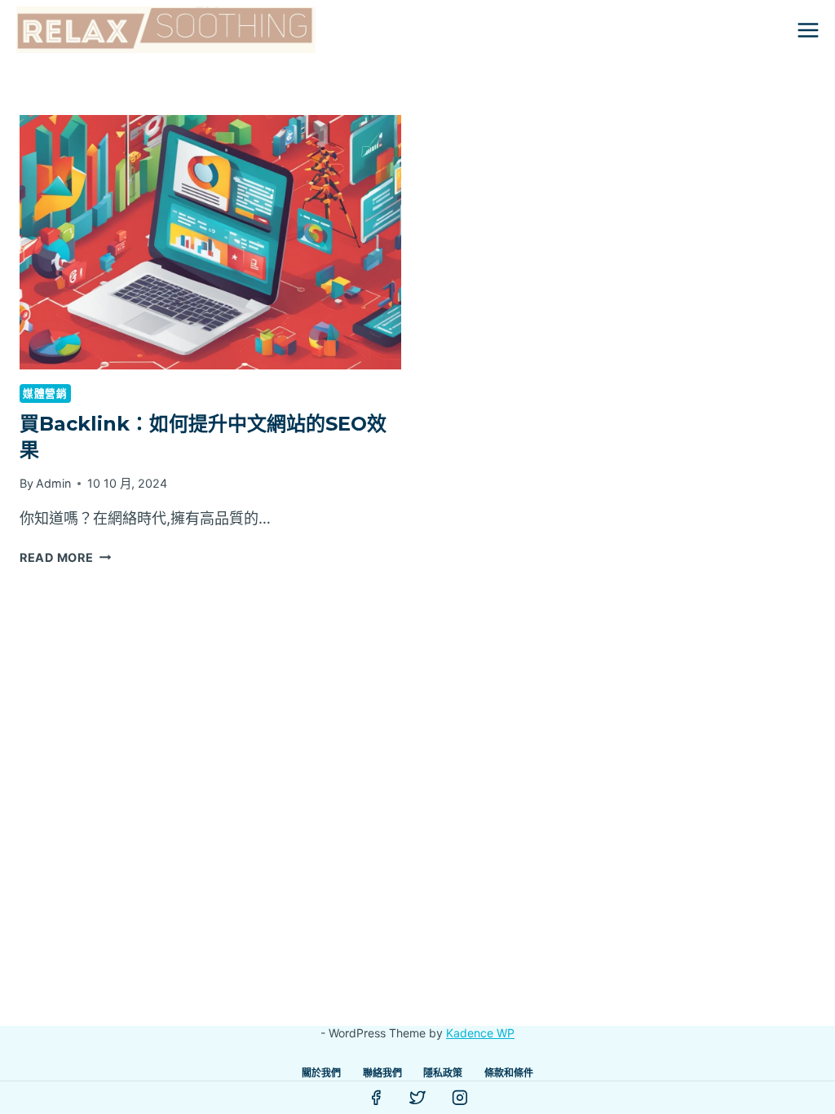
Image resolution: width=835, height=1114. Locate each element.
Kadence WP (480, 1033)
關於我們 (321, 1073)
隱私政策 (442, 1073)
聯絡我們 (382, 1073)
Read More (65, 557)
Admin (53, 483)
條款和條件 (508, 1073)
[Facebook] (376, 1097)
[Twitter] (417, 1097)
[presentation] (210, 242)
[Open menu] (808, 29)
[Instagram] (460, 1097)
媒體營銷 (45, 393)
